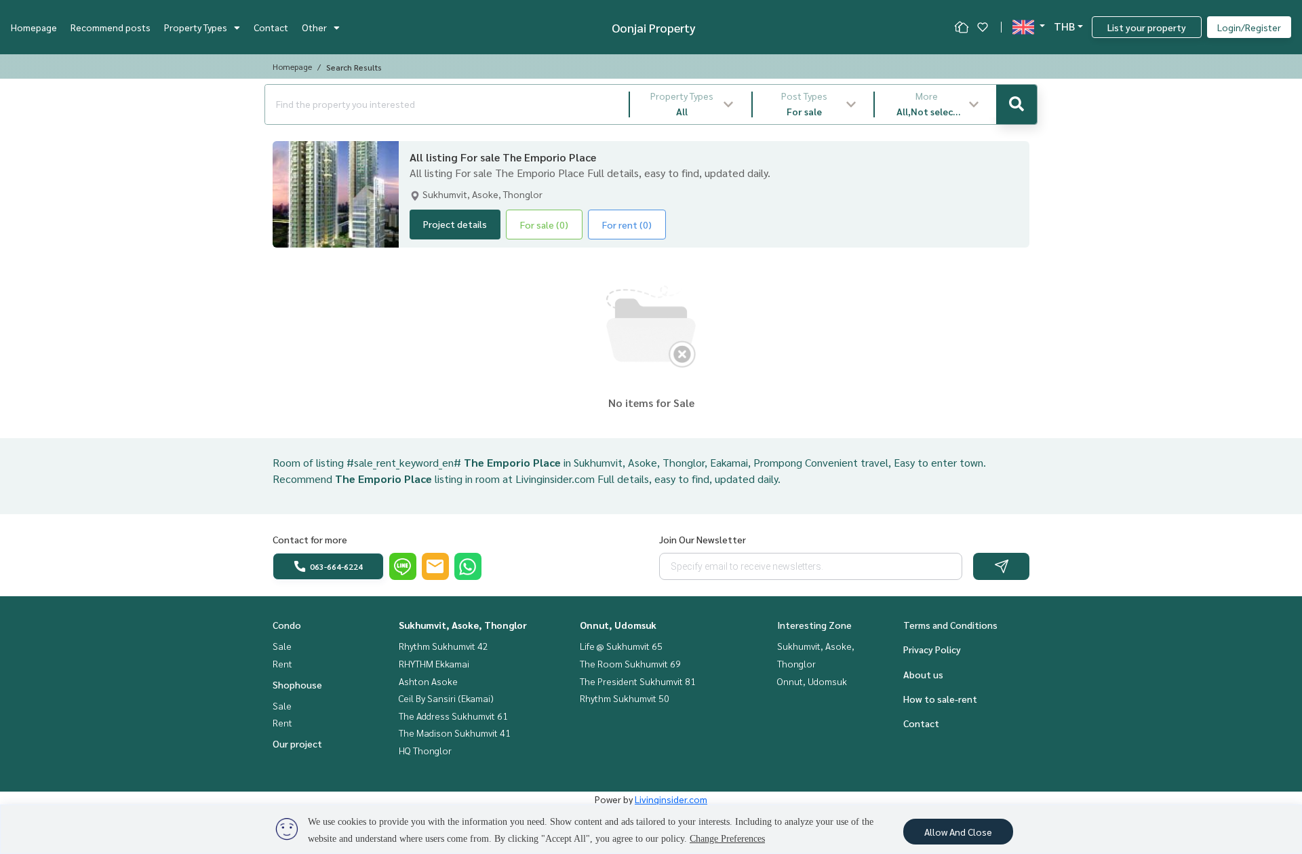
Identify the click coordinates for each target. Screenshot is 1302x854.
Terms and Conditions (950, 625)
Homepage (34, 27)
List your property (1146, 27)
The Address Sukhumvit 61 (453, 716)
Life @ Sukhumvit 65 (621, 646)
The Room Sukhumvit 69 (630, 663)
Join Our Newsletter (702, 539)
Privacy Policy (932, 649)
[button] (690, 104)
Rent (282, 663)
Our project (297, 743)
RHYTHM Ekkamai (434, 663)
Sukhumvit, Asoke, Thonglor (463, 625)
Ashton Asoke (428, 681)
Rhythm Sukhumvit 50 (624, 698)
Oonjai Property (654, 27)
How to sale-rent (940, 699)
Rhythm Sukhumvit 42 (443, 646)
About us (923, 674)
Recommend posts (111, 27)
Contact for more (310, 539)
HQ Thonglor (425, 750)
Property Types (195, 27)
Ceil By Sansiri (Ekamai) (446, 698)
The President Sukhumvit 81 (638, 681)
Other (314, 27)
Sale (282, 646)
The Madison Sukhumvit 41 (455, 732)
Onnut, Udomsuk (618, 625)
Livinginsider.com (671, 799)
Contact (271, 27)
